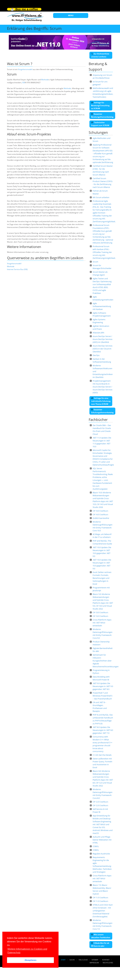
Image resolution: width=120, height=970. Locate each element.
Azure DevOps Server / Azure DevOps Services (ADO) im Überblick (102, 339)
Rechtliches (108, 963)
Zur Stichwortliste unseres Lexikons (100, 55)
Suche (72, 960)
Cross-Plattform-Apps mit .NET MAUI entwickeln (102, 622)
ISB (23, 82)
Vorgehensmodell (25, 69)
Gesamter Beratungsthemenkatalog (102, 115)
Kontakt (105, 960)
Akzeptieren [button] (30, 960)
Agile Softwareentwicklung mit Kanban (102, 306)
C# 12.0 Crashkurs (100, 801)
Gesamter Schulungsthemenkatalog (102, 411)
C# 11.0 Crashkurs (100, 897)
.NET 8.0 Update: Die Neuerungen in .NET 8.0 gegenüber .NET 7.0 (103, 730)
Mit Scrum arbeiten (101, 197)
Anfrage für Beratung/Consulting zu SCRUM (100, 105)
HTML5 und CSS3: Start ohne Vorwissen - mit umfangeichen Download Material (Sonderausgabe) (103, 910)
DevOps (96, 355)
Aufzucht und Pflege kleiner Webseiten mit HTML (102, 840)
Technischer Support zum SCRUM (100, 124)
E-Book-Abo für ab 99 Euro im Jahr (100, 944)
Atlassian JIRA (98, 332)
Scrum (95, 261)
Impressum (94, 963)
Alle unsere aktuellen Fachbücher (100, 936)
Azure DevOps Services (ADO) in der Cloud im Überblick (102, 348)
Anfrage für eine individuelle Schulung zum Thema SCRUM (100, 401)
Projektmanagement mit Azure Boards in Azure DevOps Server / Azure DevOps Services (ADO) (102, 387)
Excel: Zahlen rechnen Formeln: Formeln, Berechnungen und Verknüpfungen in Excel (102, 578)
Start (63, 960)
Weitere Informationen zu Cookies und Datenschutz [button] (27, 951)
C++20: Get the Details (102, 755)
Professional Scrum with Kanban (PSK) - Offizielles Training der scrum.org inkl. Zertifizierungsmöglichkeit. (104, 252)
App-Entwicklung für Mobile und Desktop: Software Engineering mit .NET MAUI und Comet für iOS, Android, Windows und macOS (103, 824)
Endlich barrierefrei (101, 518)
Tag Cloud (83, 960)
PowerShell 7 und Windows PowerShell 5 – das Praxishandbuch (102, 695)
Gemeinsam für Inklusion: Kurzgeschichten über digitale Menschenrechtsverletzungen (106, 660)
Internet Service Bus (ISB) (17, 269)
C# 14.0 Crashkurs (100, 510)
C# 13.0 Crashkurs (100, 612)
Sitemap (95, 960)
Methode (44, 79)
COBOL (96, 846)
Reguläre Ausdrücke (101, 853)
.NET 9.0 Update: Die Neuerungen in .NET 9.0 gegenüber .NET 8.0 (103, 686)
